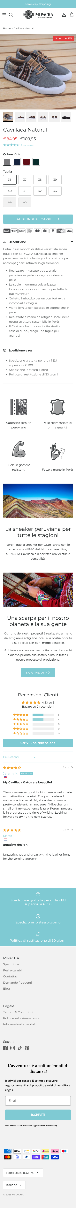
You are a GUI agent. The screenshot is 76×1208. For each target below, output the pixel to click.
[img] (12, 768)
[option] (38, 71)
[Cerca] (13, 14)
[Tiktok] (20, 1048)
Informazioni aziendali (19, 1024)
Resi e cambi (12, 970)
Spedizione (11, 964)
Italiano (11, 1185)
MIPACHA (18, 1194)
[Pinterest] (27, 1048)
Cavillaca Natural (24, 28)
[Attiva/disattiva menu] (4, 14)
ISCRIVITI (38, 1115)
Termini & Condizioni (18, 1012)
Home (7, 28)
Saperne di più (38, 672)
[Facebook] (5, 1048)
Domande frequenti (17, 982)
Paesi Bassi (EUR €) (20, 1173)
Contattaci (10, 976)
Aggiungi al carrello (38, 219)
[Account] (63, 14)
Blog (6, 988)
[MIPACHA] (38, 14)
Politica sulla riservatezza (21, 1018)
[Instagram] (12, 1048)
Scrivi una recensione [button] (38, 743)
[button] (21, 715)
